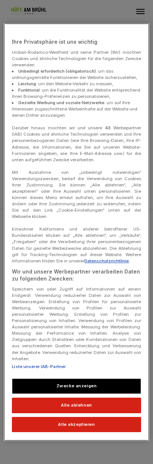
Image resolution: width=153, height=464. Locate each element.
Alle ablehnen (76, 404)
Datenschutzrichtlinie (106, 260)
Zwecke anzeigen (76, 385)
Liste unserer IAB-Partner (39, 366)
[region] (76, 232)
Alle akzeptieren (76, 424)
